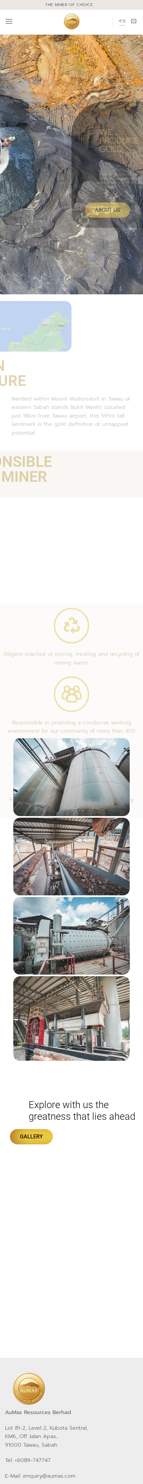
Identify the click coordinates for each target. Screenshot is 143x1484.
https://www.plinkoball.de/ (41, 1266)
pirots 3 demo (90, 1298)
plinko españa (26, 1233)
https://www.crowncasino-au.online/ (74, 1200)
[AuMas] (71, 21)
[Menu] (9, 21)
